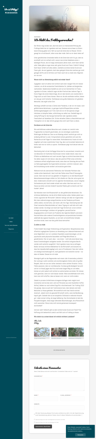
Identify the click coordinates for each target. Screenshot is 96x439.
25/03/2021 (37, 37)
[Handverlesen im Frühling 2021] (76, 332)
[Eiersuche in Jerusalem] (59, 332)
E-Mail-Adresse (66, 395)
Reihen (11, 221)
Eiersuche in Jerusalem (56, 338)
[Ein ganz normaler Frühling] (42, 332)
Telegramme (11, 229)
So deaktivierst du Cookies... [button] (75, 431)
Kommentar (38, 376)
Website (36, 404)
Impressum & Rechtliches (11, 337)
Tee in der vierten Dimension (11, 225)
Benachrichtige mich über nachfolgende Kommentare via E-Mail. (50, 419)
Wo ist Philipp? (11, 9)
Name (36, 395)
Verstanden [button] (80, 434)
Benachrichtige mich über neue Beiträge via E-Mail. (47, 422)
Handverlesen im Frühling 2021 (75, 338)
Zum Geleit (11, 218)
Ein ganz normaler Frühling (39, 338)
